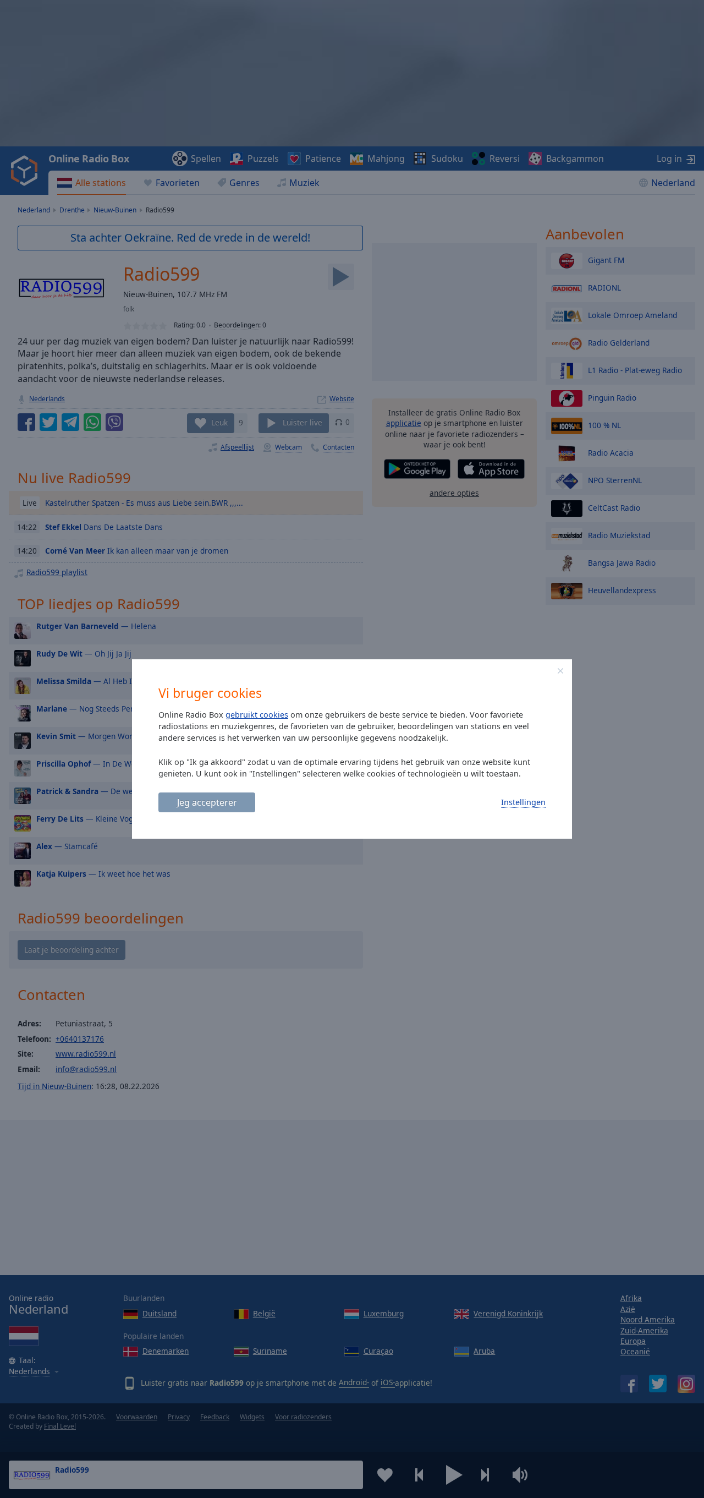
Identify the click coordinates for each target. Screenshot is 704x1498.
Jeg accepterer (207, 802)
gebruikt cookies (257, 714)
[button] (560, 671)
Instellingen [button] (523, 802)
